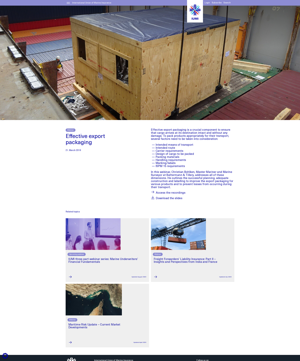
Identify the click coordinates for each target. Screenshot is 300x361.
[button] (227, 4)
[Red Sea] (94, 285)
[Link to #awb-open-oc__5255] (68, 4)
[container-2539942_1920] (178, 219)
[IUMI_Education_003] (93, 219)
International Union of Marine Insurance (91, 3)
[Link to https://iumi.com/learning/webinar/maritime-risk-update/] (75, 342)
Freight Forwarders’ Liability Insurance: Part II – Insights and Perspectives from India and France (185, 260)
